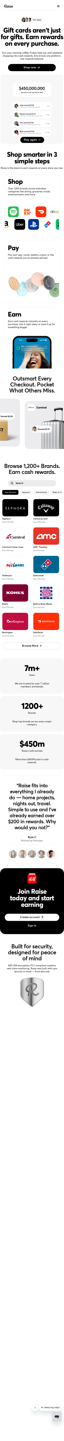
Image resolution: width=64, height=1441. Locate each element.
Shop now (30, 67)
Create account (30, 917)
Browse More (30, 646)
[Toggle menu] (58, 6)
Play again (30, 140)
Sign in (32, 925)
